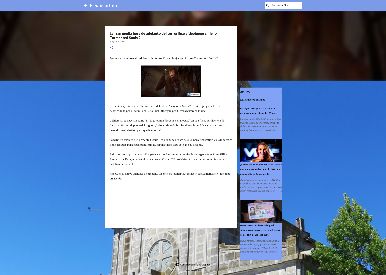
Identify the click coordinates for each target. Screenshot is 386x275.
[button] (111, 48)
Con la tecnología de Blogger (195, 264)
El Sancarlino (103, 5)
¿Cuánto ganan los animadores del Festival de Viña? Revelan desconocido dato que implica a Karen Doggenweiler (261, 169)
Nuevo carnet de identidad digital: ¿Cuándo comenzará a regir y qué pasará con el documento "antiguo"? (260, 230)
